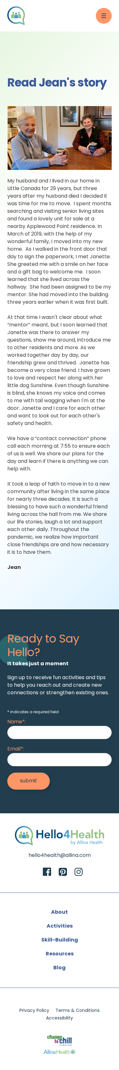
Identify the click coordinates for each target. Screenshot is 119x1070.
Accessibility (59, 1018)
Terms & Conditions (78, 1010)
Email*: (15, 749)
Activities (60, 926)
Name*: (16, 722)
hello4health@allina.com (60, 855)
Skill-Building (59, 940)
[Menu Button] (104, 16)
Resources (60, 954)
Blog (59, 968)
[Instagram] (79, 873)
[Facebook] (47, 873)
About (59, 912)
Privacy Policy (34, 1010)
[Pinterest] (63, 873)
